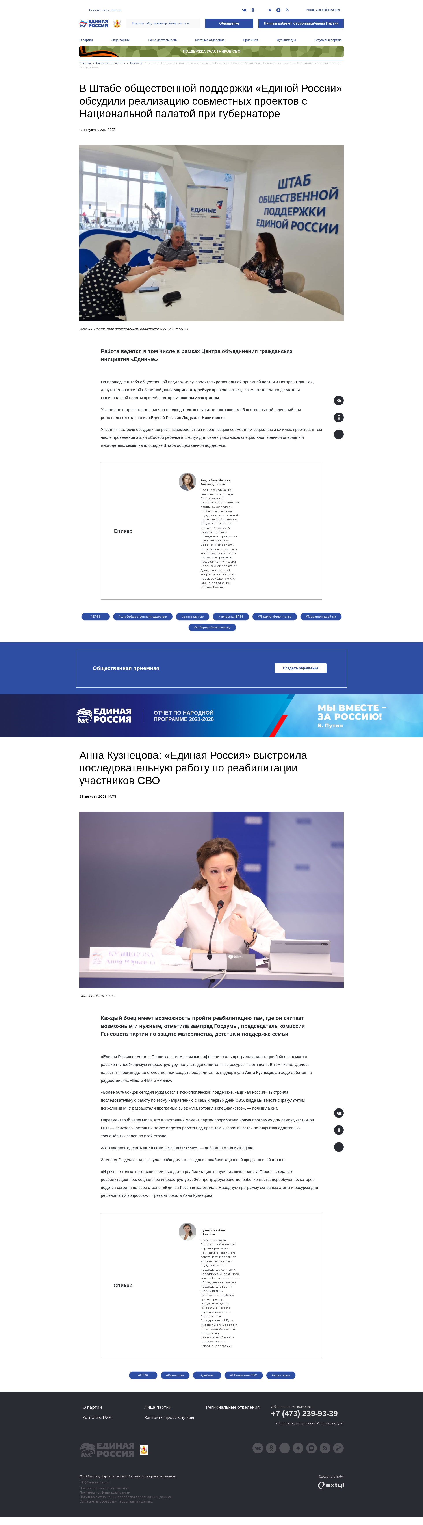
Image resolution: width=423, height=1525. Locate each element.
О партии (86, 40)
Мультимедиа (286, 40)
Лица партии (120, 40)
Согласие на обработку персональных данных (116, 1501)
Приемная (250, 40)
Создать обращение (300, 668)
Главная (85, 63)
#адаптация (281, 1375)
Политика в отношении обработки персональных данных (125, 1497)
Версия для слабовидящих (323, 9)
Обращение (229, 23)
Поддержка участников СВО (211, 51)
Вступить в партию (328, 40)
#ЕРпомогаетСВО (243, 1375)
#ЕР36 (95, 616)
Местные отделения (209, 40)
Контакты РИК (97, 1417)
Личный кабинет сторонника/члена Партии (301, 23)
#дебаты (207, 1375)
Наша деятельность (162, 40)
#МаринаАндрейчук (321, 616)
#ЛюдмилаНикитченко (275, 616)
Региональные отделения (233, 1407)
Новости (136, 63)
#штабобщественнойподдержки (143, 616)
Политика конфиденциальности (104, 1493)
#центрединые (193, 616)
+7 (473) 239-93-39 (304, 1413)
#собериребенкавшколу (212, 627)
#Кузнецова (175, 1375)
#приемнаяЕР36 (230, 616)
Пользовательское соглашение (104, 1488)
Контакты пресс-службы (169, 1417)
